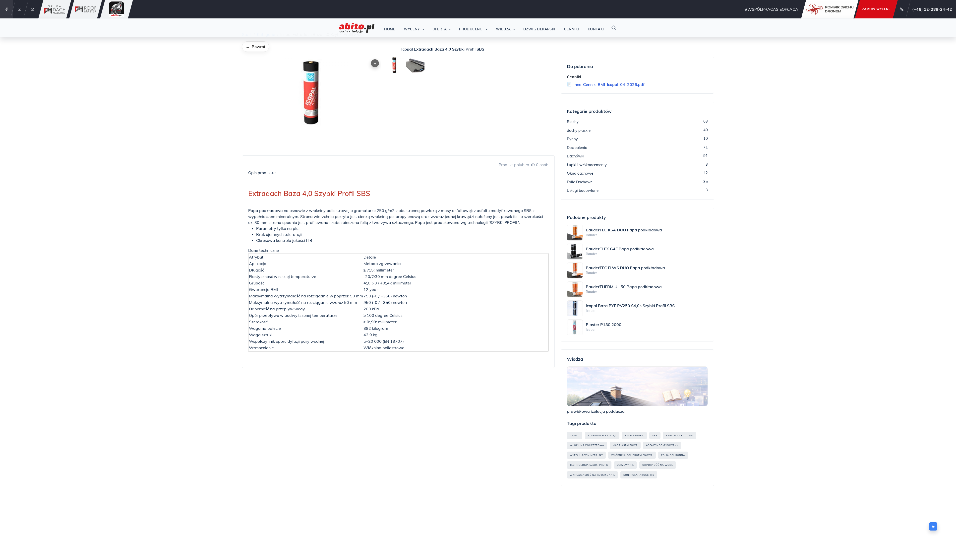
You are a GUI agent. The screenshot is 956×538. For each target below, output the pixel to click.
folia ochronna (673, 455)
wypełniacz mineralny (586, 455)
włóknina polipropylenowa (632, 455)
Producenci (471, 29)
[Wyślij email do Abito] (32, 9)
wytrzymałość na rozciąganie (592, 474)
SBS (654, 435)
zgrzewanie (625, 465)
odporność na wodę (657, 465)
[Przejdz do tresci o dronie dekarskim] (830, 9)
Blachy (573, 121)
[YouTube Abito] (19, 9)
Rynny (572, 138)
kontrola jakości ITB (638, 474)
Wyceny (412, 29)
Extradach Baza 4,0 (602, 435)
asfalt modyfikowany (662, 445)
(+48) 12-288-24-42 (932, 9)
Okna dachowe (580, 173)
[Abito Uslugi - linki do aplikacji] (116, 9)
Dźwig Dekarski (539, 29)
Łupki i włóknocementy (587, 164)
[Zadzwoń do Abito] (901, 9)
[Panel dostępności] (933, 526)
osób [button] (542, 164)
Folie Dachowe (580, 182)
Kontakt (596, 29)
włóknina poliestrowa (587, 445)
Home (389, 29)
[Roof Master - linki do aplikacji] (86, 9)
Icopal (574, 435)
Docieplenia (577, 147)
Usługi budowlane (582, 190)
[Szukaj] (613, 27)
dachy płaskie (579, 130)
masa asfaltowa (625, 445)
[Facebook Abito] (6, 9)
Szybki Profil (634, 435)
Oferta (439, 29)
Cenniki (571, 29)
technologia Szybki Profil (589, 465)
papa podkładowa (679, 435)
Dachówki (575, 156)
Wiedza (503, 29)
